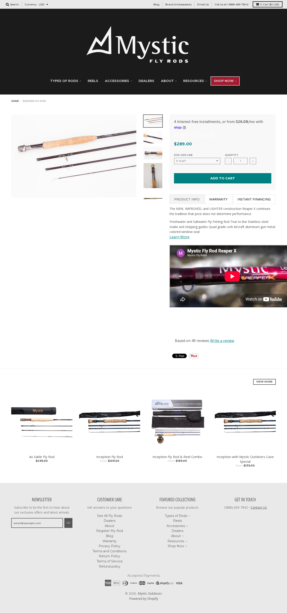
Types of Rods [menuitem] (64, 81)
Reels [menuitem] (93, 81)
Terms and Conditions (109, 551)
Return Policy (109, 556)
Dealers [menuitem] (146, 81)
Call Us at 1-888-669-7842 (231, 4)
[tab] (187, 199)
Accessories (176, 526)
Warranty (109, 541)
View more (264, 381)
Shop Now (176, 546)
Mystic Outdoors (150, 593)
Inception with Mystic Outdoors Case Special (245, 459)
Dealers (109, 521)
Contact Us (259, 507)
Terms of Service (110, 561)
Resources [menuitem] (193, 81)
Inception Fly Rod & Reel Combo (177, 456)
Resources (175, 541)
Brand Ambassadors (178, 4)
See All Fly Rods (109, 516)
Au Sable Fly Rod (41, 456)
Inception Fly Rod (109, 456)
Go (68, 522)
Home (15, 101)
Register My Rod (109, 531)
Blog (156, 4)
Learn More (179, 236)
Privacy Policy (109, 546)
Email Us (203, 4)
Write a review (222, 340)
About (109, 526)
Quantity (231, 155)
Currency (31, 4)
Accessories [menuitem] (117, 81)
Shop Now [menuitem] (224, 81)
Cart (269, 4)
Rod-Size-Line (183, 155)
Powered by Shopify (143, 598)
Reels (177, 521)
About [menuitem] (167, 81)
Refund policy (109, 566)
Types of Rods (176, 516)
